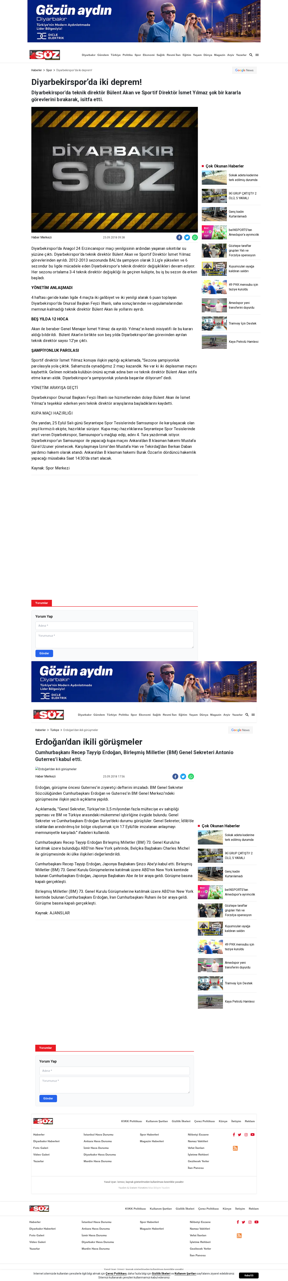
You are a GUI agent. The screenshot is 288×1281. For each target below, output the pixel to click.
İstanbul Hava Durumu (98, 1134)
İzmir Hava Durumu (96, 1147)
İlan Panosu (196, 1167)
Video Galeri (41, 1154)
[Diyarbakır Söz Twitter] (239, 1134)
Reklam (250, 1121)
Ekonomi (149, 54)
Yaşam (197, 54)
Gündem (103, 54)
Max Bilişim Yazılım (159, 1187)
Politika (128, 54)
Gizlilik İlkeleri (181, 1121)
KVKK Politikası (131, 1121)
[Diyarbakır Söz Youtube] (253, 1134)
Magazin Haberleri (152, 1141)
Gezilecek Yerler (198, 1161)
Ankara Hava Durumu (98, 1141)
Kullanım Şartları (157, 1121)
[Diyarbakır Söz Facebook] (234, 1134)
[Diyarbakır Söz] (44, 55)
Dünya (208, 54)
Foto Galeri (40, 1147)
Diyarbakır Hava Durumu (100, 1154)
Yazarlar (241, 54)
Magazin (219, 54)
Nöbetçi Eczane (198, 1134)
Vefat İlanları (196, 1147)
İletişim (236, 1121)
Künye (223, 1121)
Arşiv (230, 54)
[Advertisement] (114, 506)
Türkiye (116, 54)
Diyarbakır (88, 54)
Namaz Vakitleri (198, 1141)
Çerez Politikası (204, 1121)
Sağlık (161, 54)
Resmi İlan (174, 54)
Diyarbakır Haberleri (46, 1141)
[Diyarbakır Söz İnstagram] (246, 1134)
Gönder (44, 653)
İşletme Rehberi (198, 1154)
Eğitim (187, 54)
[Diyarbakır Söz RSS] (235, 1148)
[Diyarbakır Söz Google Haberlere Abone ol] (244, 70)
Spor (138, 54)
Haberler (36, 70)
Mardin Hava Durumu (98, 1161)
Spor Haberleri (149, 1134)
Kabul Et (249, 1275)
